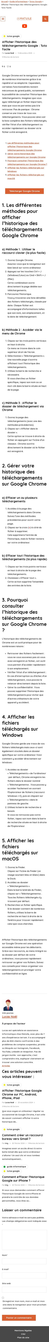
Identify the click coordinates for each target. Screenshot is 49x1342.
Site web (6, 1283)
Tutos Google (35, 1)
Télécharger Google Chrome (24, 191)
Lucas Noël (9, 53)
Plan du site (23, 1337)
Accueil (4, 1)
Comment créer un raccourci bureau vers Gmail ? (22, 1137)
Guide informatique (18, 1)
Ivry (6, 1143)
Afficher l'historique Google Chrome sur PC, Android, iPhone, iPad (22, 1094)
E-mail (5, 1269)
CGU (23, 1334)
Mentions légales (23, 1330)
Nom (4, 1255)
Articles (6, 1065)
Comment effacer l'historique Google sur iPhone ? (23, 1179)
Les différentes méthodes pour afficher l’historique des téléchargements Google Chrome (24, 146)
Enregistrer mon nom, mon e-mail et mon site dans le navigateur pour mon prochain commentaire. (24, 1305)
